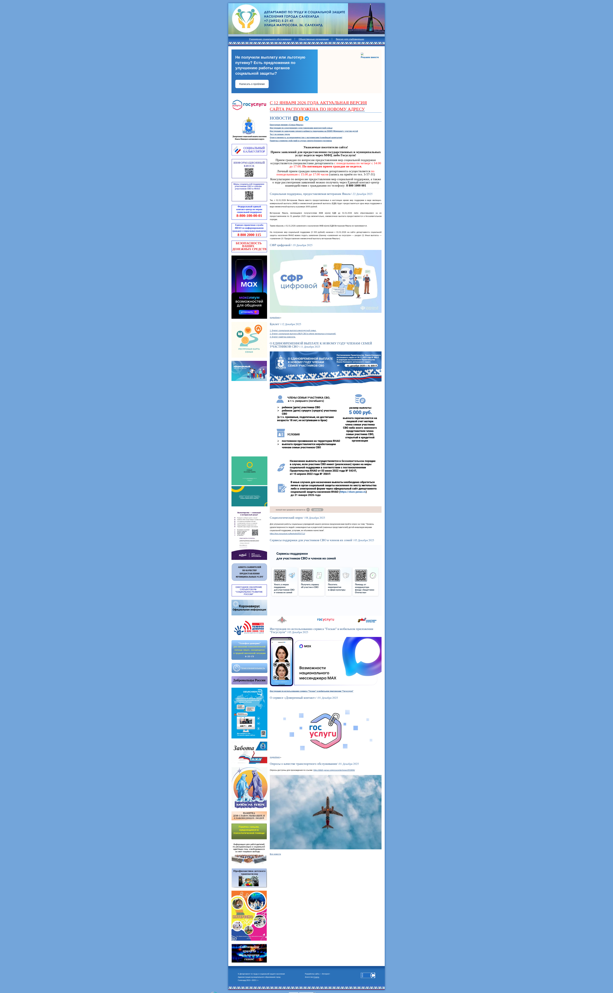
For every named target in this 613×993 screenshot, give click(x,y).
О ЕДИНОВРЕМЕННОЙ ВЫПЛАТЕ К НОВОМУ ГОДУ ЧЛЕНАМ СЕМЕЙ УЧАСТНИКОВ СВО (321, 345)
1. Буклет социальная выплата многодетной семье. (293, 330)
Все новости (275, 854)
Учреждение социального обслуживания (270, 39)
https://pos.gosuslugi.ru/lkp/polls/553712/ (287, 534)
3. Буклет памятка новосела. (283, 337)
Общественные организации (314, 39)
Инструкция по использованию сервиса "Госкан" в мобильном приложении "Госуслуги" (321, 630)
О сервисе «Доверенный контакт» (293, 697)
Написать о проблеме (252, 84)
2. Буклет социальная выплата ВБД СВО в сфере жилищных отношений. (303, 334)
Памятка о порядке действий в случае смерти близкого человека (301, 141)
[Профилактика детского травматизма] (249, 878)
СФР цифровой (280, 245)
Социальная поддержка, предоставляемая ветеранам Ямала (310, 194)
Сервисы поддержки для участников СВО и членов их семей (311, 540)
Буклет (274, 324)
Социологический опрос (286, 517)
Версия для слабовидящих (350, 39)
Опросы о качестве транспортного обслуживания (303, 763)
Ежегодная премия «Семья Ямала (286, 125)
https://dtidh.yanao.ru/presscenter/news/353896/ (334, 770)
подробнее (275, 317)
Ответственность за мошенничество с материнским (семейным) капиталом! (306, 137)
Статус (316, 977)
